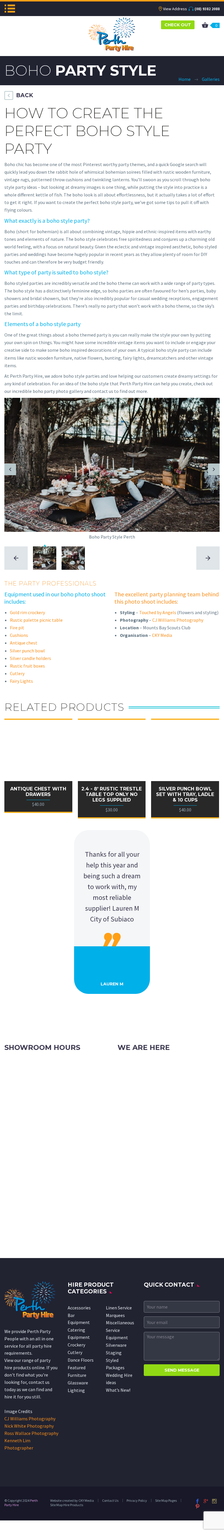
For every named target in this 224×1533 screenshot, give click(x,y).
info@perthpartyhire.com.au (159, 1086)
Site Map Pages (166, 1500)
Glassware (78, 1383)
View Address (175, 8)
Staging (114, 1353)
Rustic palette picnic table (36, 620)
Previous (10, 469)
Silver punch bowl (27, 651)
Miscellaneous (120, 1322)
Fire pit (17, 627)
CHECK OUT (177, 24)
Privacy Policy (137, 1500)
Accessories (79, 1308)
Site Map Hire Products (66, 1505)
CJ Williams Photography (177, 620)
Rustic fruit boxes (27, 666)
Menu (9, 8)
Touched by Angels (157, 612)
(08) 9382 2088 (207, 8)
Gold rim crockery (27, 612)
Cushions (19, 635)
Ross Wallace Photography (31, 1433)
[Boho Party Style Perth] (112, 464)
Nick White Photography (29, 1426)
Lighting (76, 1390)
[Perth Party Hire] (112, 34)
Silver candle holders (30, 658)
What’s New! (118, 1390)
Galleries (211, 79)
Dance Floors (81, 1360)
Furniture (77, 1375)
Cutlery (17, 673)
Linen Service (119, 1308)
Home (184, 79)
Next (214, 469)
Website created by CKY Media (72, 1500)
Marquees (115, 1315)
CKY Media (162, 635)
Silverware (116, 1345)
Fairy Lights (21, 681)
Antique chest (23, 643)
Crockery (76, 1345)
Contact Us (110, 1500)
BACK (24, 95)
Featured (76, 1367)
